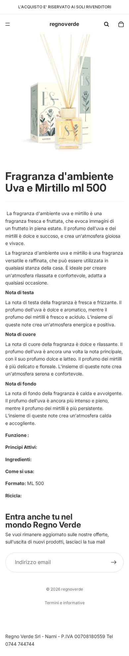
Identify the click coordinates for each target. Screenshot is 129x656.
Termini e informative (65, 602)
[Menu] (7, 24)
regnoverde (72, 589)
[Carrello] (121, 24)
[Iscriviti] (114, 562)
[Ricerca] (106, 24)
